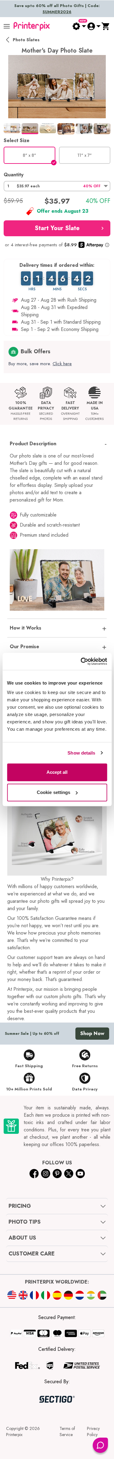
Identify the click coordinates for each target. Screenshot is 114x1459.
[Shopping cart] (105, 26)
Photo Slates (26, 40)
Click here (62, 363)
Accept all (57, 772)
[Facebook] (34, 1173)
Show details (81, 752)
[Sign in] (94, 26)
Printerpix (14, 1434)
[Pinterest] (57, 1173)
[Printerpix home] (31, 26)
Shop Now (92, 1033)
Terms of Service (67, 1431)
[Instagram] (45, 1173)
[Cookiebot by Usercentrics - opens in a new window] (81, 661)
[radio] (29, 155)
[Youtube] (80, 1173)
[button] (57, 186)
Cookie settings (54, 792)
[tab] (12, 128)
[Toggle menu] (7, 26)
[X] (68, 1173)
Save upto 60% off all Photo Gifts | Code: (57, 9)
